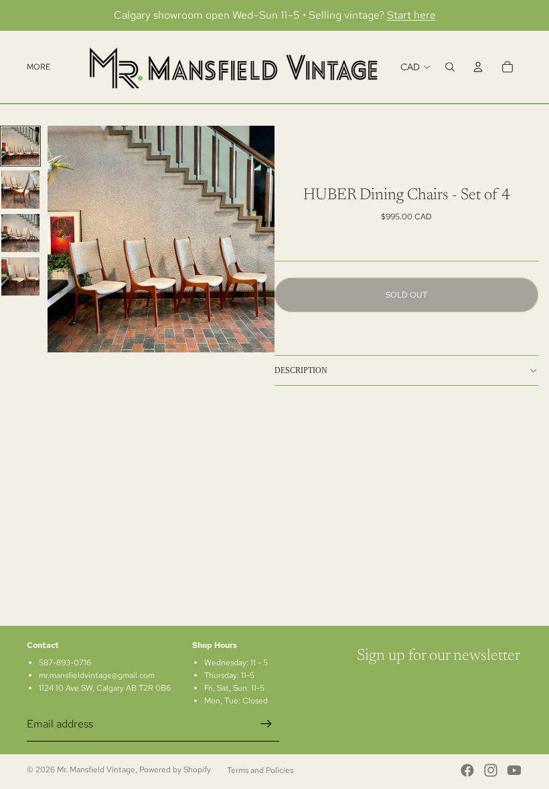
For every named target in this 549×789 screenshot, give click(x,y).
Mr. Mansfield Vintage (96, 769)
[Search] (450, 67)
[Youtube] (514, 770)
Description (300, 370)
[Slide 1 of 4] (20, 146)
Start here (411, 15)
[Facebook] (467, 770)
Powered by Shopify (175, 769)
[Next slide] (259, 238)
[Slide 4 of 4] (20, 276)
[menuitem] (38, 67)
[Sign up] (266, 724)
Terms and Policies (260, 770)
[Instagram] (491, 770)
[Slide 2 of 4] (20, 190)
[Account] (478, 67)
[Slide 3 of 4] (20, 233)
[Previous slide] (62, 238)
